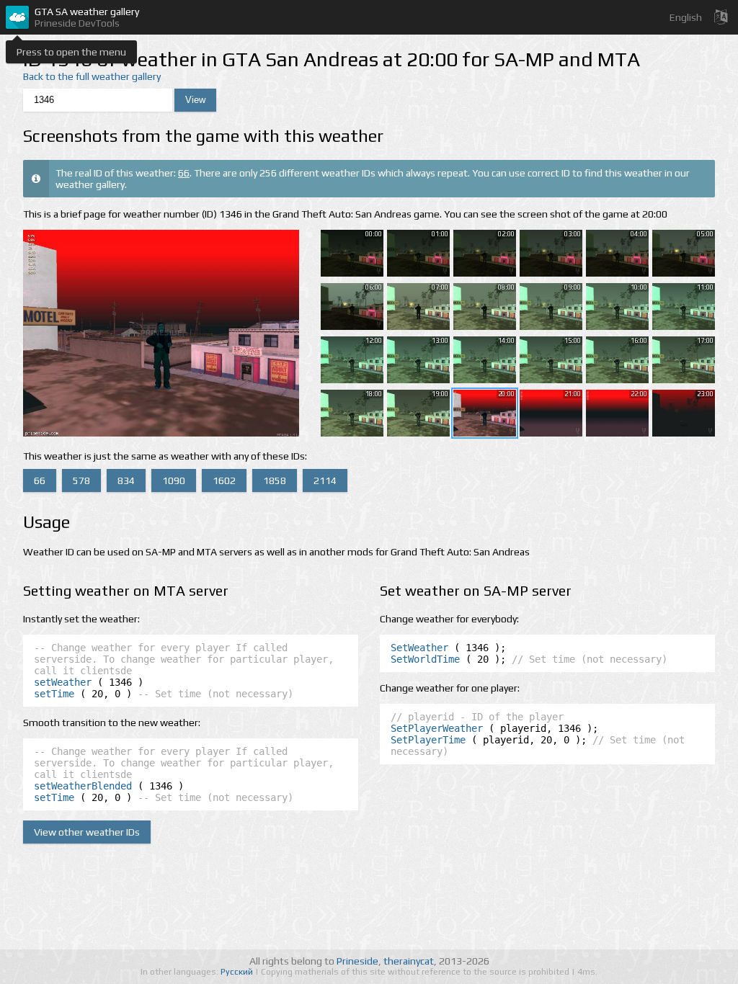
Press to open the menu (71, 52)
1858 (274, 480)
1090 (173, 480)
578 (81, 480)
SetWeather (419, 647)
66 (184, 173)
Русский (238, 972)
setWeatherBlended (83, 786)
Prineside (357, 961)
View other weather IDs (87, 832)
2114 (325, 480)
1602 (224, 480)
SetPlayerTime (428, 740)
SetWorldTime (425, 659)
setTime (54, 693)
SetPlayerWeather (437, 728)
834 (126, 480)
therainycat (408, 961)
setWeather (63, 682)
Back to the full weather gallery (92, 76)
